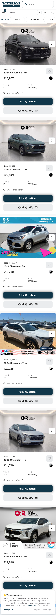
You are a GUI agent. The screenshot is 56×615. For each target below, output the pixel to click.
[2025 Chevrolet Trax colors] (51, 175)
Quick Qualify (26, 110)
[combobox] (38, 4)
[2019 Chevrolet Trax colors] (51, 271)
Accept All (8, 610)
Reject (37, 610)
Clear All (5, 19)
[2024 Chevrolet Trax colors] (51, 78)
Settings (47, 610)
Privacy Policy (31, 605)
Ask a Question (27, 101)
